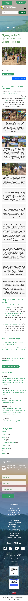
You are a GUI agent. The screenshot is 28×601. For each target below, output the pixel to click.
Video (3, 451)
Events (9, 358)
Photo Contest (6, 448)
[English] (13, 593)
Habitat (14, 358)
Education (4, 434)
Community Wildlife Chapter (12, 94)
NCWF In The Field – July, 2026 (11, 421)
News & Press (14, 27)
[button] (22, 12)
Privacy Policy (11, 599)
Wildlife (4, 453)
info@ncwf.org (16, 530)
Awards (4, 432)
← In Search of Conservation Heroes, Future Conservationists (12, 343)
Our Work (10, 360)
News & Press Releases (8, 442)
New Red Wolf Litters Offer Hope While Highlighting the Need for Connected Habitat (14, 392)
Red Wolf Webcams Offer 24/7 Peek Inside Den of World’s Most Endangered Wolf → (14, 349)
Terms (18, 599)
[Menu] (25, 8)
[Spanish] (15, 593)
